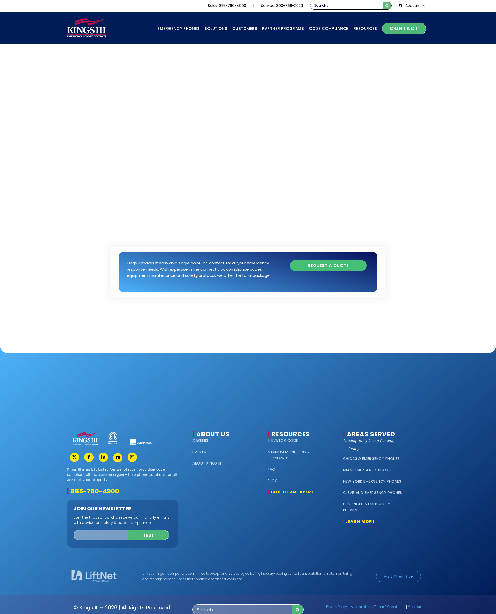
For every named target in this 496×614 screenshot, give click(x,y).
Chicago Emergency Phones (371, 458)
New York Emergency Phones (372, 481)
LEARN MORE (360, 521)
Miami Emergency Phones (368, 470)
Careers (200, 440)
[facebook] (89, 457)
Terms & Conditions (389, 606)
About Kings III (206, 463)
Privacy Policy (336, 606)
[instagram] (132, 457)
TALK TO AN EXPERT (292, 492)
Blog (273, 480)
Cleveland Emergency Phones (372, 492)
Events (199, 451)
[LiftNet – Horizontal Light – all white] (94, 572)
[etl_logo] (113, 433)
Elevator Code (283, 440)
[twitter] (74, 457)
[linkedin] (103, 457)
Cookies (414, 606)
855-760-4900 (95, 491)
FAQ (271, 469)
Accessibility (360, 606)
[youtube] (117, 457)
